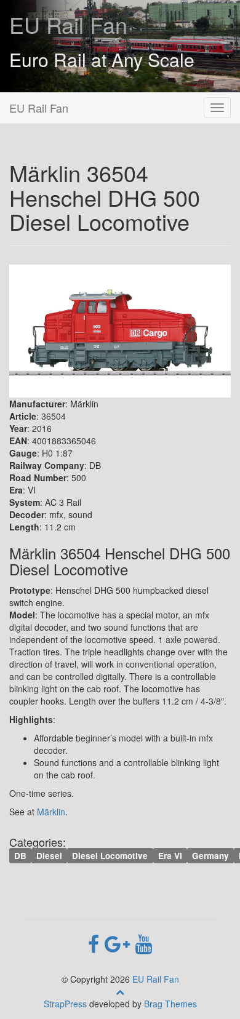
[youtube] (143, 943)
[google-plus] (120, 943)
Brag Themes (170, 1003)
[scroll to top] (120, 991)
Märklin (51, 811)
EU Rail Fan (68, 24)
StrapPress (65, 1003)
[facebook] (96, 943)
